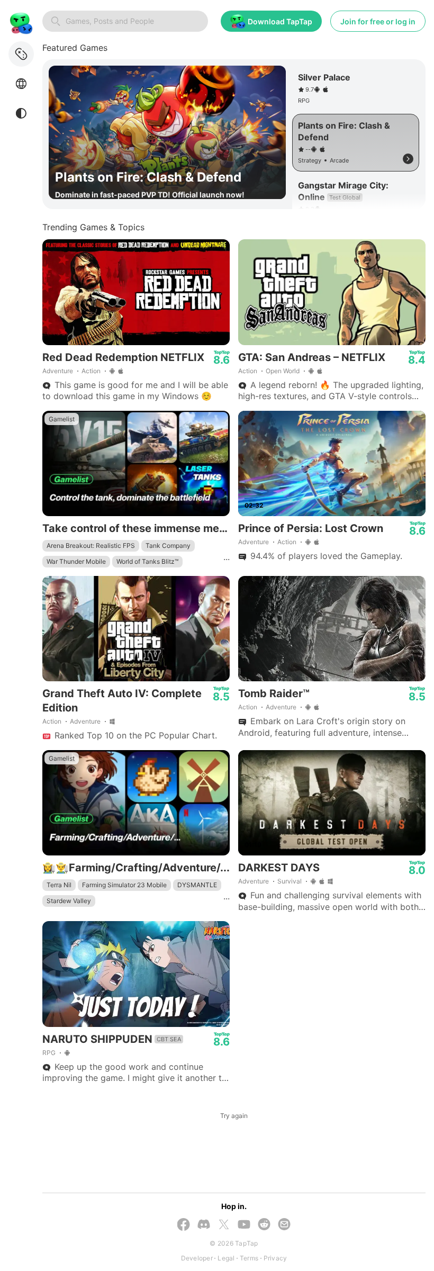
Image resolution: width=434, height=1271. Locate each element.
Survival (289, 881)
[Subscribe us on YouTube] (244, 1225)
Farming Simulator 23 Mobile (124, 885)
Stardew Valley (69, 901)
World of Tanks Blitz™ (147, 561)
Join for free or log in (377, 21)
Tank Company (168, 545)
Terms (249, 1258)
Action (91, 371)
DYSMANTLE (197, 885)
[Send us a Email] (284, 1225)
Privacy (275, 1258)
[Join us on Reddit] (264, 1225)
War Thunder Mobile (76, 561)
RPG (49, 1053)
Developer (197, 1258)
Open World (283, 371)
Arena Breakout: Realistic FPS (91, 545)
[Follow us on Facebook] (183, 1225)
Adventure (57, 371)
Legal (226, 1258)
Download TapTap (280, 21)
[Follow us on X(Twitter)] (224, 1225)
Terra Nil (59, 885)
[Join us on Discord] (203, 1225)
